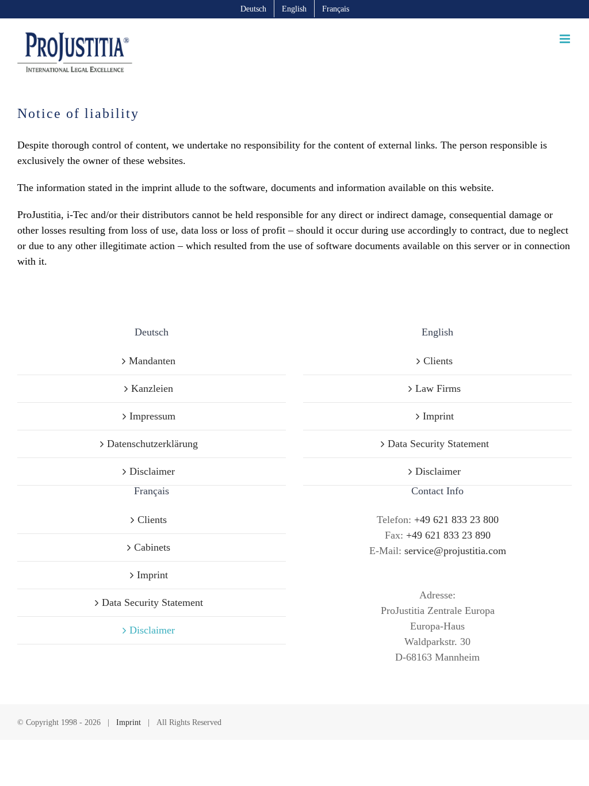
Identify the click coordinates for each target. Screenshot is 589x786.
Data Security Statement (438, 443)
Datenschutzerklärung (152, 443)
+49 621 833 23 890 (448, 535)
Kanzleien (152, 388)
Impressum (152, 416)
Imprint (438, 416)
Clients (438, 361)
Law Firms (438, 388)
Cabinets (152, 547)
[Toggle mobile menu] (566, 39)
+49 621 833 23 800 (456, 519)
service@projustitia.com (455, 550)
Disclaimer (152, 471)
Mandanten (152, 361)
